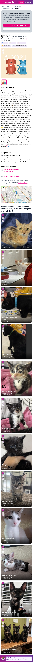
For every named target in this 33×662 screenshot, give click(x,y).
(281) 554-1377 (10, 171)
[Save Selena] (3, 586)
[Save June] (3, 218)
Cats (7, 6)
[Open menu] (2, 2)
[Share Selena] (3, 589)
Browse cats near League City (16, 29)
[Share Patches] (3, 294)
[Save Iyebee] (3, 50)
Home (2, 6)
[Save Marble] (3, 365)
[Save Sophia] (3, 623)
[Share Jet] (3, 331)
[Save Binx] (3, 439)
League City (18, 6)
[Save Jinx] (3, 402)
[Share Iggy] (3, 258)
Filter (21, 2)
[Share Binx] (3, 442)
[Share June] (3, 221)
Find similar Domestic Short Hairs (16, 25)
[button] (17, 192)
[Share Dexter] (3, 552)
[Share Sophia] (3, 626)
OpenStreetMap (22, 202)
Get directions (22, 183)
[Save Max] (3, 512)
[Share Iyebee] (3, 52)
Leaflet (15, 202)
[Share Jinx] (3, 405)
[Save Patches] (3, 292)
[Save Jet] (3, 328)
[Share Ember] (3, 479)
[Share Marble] (3, 368)
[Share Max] (3, 515)
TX (11, 6)
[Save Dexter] (3, 549)
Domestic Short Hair (8, 8)
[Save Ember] (3, 476)
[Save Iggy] (3, 255)
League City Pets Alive (11, 169)
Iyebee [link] (17, 8)
